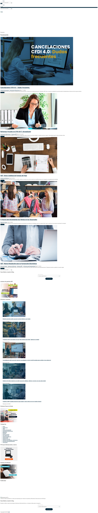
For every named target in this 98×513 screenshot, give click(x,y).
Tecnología (5, 442)
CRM (4, 428)
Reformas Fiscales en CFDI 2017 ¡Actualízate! (15, 131)
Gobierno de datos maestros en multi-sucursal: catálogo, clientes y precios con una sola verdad (24, 380)
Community (5, 427)
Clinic (4, 426)
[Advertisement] (49, 21)
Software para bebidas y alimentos (10, 440)
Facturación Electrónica (15, 90)
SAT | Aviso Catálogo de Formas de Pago (13, 175)
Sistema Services (6, 439)
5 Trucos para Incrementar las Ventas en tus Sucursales (18, 219)
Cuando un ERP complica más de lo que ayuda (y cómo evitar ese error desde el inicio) (22, 401)
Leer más (2, 92)
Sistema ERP (14, 134)
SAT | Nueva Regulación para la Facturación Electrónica (18, 263)
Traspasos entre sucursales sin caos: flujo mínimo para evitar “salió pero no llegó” (21, 339)
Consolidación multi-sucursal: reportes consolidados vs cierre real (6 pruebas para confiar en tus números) (27, 360)
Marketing (5, 432)
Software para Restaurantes (29, 266)
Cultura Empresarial (4, 90)
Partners (4, 433)
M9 (9, 512)
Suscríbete (49, 278)
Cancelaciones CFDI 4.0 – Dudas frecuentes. (15, 87)
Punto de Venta (3, 222)
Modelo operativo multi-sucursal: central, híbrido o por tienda (16, 318)
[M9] (1, 11)
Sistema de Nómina (4, 178)
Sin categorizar (6, 435)
